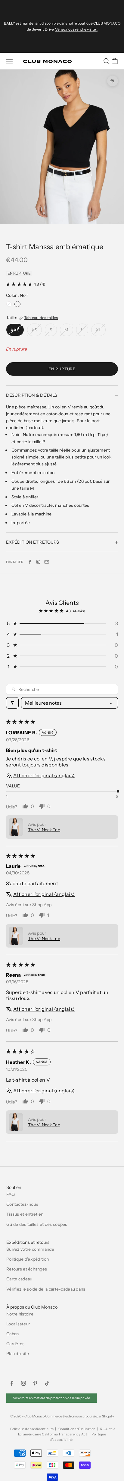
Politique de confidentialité (32, 1429)
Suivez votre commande (30, 1249)
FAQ (10, 1194)
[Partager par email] (46, 562)
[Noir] (17, 304)
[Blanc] (9, 304)
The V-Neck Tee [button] (44, 829)
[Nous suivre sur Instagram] (38, 562)
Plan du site (17, 1353)
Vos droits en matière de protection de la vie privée (51, 1398)
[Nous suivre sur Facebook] (12, 1383)
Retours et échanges (26, 1269)
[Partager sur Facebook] (29, 562)
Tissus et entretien (24, 1214)
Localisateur (18, 1324)
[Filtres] (12, 703)
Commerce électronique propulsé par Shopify (79, 1416)
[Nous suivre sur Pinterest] (35, 1383)
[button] (19, 284)
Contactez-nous (22, 1204)
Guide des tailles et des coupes (36, 1224)
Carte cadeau (19, 1279)
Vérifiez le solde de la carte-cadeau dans (45, 1289)
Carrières (15, 1343)
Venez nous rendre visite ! (76, 29)
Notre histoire (19, 1314)
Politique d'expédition (27, 1259)
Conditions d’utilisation (77, 1429)
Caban (12, 1333)
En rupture (62, 368)
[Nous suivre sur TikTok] (47, 1383)
